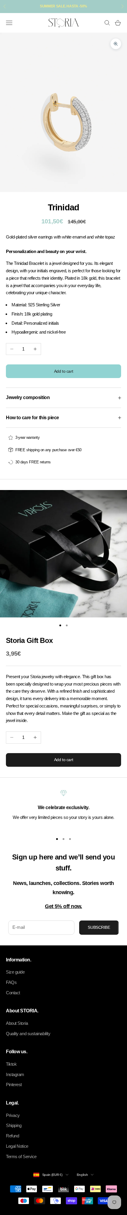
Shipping (13, 1125)
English (82, 1174)
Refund (12, 1135)
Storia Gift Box (29, 640)
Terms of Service (21, 1156)
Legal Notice (17, 1146)
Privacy (13, 1115)
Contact (13, 992)
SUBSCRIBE (99, 927)
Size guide (15, 971)
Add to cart (63, 371)
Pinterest (14, 1084)
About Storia (17, 1023)
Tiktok (11, 1064)
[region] (63, 809)
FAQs (11, 982)
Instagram (15, 1074)
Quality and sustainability (28, 1033)
